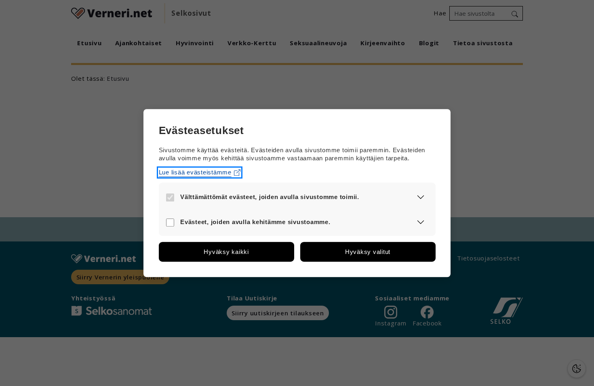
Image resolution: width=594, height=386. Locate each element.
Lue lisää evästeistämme (195, 172)
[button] (421, 197)
